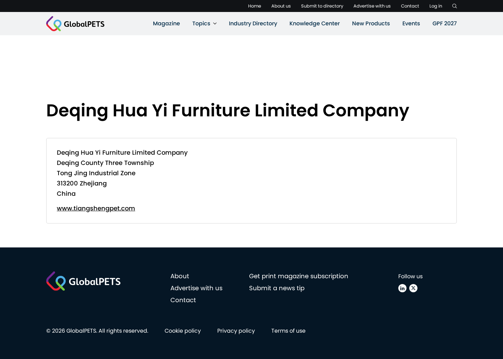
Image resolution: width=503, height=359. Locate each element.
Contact (410, 6)
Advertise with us (372, 6)
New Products (371, 23)
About (179, 276)
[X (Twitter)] (413, 288)
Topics (201, 23)
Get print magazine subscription (298, 276)
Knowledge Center (314, 23)
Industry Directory (253, 23)
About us (281, 6)
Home (254, 6)
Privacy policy (236, 331)
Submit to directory (322, 6)
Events (411, 23)
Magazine (166, 23)
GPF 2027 (445, 23)
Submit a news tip (277, 288)
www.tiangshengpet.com (96, 208)
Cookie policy (183, 331)
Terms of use (288, 331)
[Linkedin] (402, 288)
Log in (435, 6)
